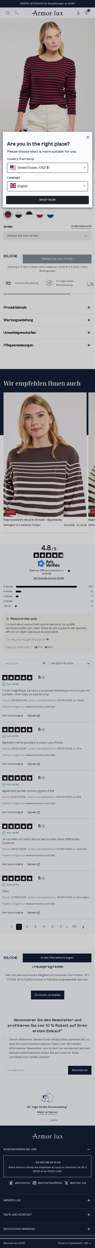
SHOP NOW (47, 200)
